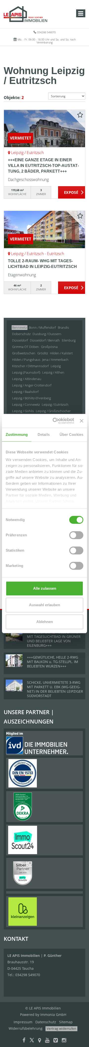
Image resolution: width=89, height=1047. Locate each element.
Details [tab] (44, 434)
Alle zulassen (44, 588)
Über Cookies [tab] (71, 434)
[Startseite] (25, 14)
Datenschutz (45, 1022)
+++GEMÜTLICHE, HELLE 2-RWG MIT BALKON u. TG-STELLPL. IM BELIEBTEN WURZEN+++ (52, 661)
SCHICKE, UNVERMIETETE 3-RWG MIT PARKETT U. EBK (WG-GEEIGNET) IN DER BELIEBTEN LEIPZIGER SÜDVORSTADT (55, 689)
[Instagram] (64, 1040)
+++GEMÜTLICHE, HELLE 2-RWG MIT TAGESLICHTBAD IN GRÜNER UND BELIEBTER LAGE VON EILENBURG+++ (54, 639)
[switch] (76, 535)
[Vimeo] (55, 1040)
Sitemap (66, 1022)
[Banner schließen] (81, 421)
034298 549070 (46, 32)
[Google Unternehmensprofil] (39, 1040)
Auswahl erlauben (44, 605)
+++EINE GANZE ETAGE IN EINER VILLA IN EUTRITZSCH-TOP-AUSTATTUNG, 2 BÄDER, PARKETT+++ (43, 165)
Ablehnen (44, 622)
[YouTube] (47, 1040)
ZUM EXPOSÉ (71, 192)
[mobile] (80, 13)
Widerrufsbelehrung (26, 1028)
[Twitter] (31, 1040)
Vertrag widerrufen (61, 1028)
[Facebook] (23, 1040)
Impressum (23, 1022)
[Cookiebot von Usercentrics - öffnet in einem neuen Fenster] (55, 421)
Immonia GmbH (53, 1014)
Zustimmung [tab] (17, 434)
